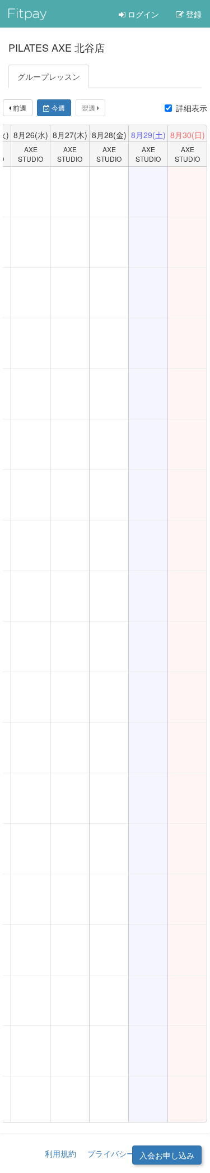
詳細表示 (191, 107)
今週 (57, 107)
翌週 (89, 107)
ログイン (142, 14)
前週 (18, 107)
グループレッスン (48, 76)
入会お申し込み (166, 1155)
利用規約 (60, 1153)
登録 (193, 14)
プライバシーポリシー (126, 1153)
